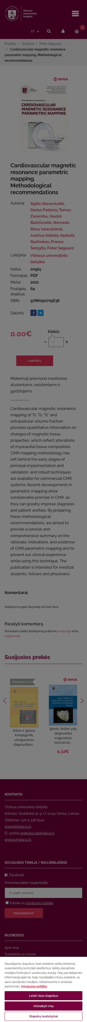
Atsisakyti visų (43, 1006)
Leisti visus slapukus (43, 995)
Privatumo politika (34, 986)
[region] (43, 989)
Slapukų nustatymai (43, 1016)
